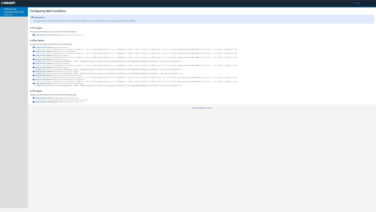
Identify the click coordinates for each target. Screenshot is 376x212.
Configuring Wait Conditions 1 (44, 98)
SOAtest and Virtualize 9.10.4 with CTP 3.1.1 (14, 12)
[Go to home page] (8, 3)
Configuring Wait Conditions (43, 47)
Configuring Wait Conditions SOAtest (46, 35)
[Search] (354, 3)
